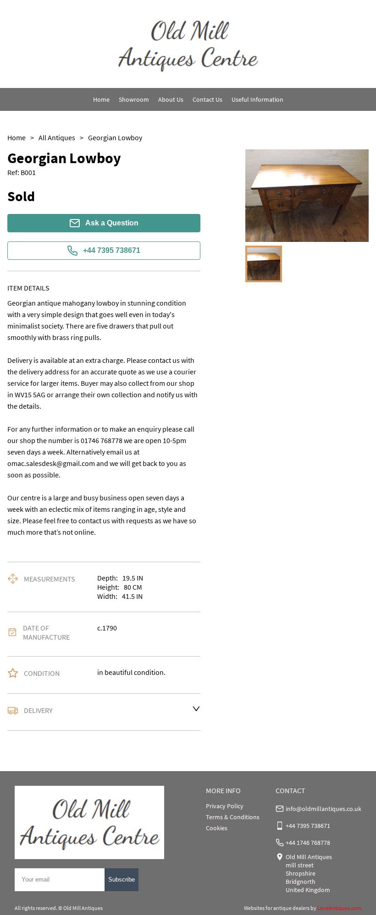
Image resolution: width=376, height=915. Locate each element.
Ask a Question (111, 223)
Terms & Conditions (233, 817)
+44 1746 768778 (308, 842)
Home (101, 99)
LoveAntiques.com (339, 907)
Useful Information (257, 99)
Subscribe (121, 879)
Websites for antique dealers (277, 907)
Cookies (216, 828)
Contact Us (207, 99)
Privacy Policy (224, 806)
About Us (170, 99)
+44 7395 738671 (111, 250)
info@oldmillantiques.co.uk (323, 809)
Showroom (134, 99)
